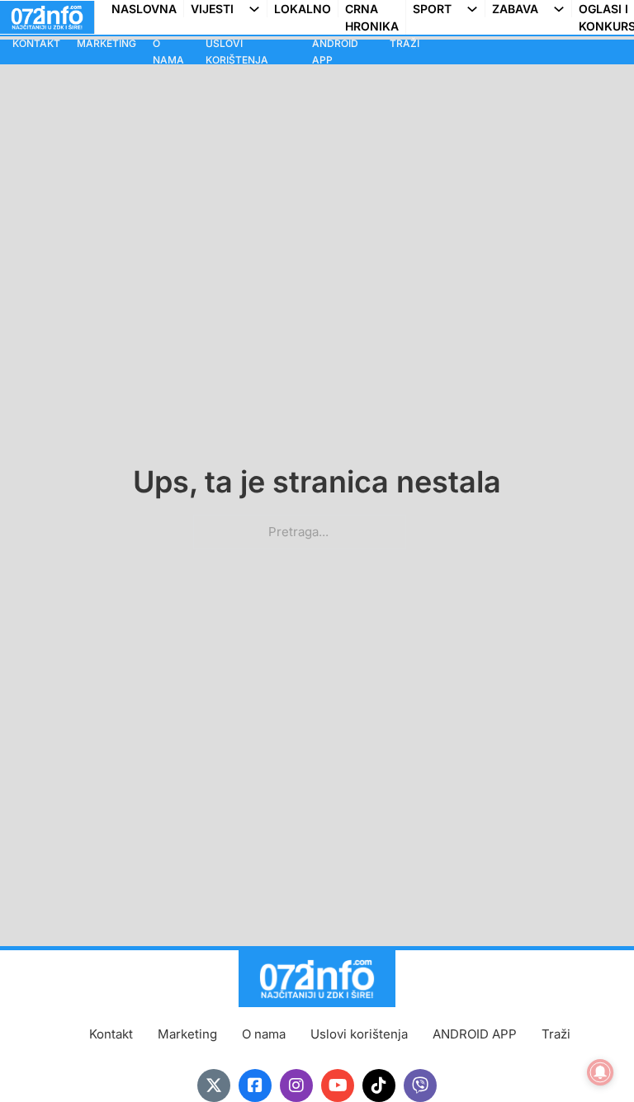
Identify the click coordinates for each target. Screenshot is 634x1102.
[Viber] (420, 1085)
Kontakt (36, 43)
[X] (213, 1085)
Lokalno (302, 9)
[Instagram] (296, 1085)
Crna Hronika (372, 17)
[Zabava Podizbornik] (562, 9)
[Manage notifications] (600, 1072)
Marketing (106, 43)
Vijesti (212, 9)
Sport (432, 9)
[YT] (337, 1085)
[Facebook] (255, 1085)
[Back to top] (588, 1056)
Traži (404, 43)
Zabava (515, 9)
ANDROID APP (335, 51)
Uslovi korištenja (237, 51)
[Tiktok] (378, 1085)
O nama (168, 51)
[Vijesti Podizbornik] (257, 9)
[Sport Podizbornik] (475, 9)
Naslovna (144, 9)
